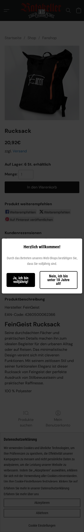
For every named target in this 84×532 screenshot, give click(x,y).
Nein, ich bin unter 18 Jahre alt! (58, 280)
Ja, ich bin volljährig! (20, 280)
